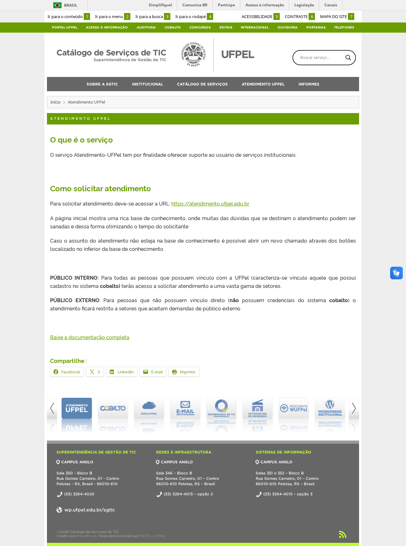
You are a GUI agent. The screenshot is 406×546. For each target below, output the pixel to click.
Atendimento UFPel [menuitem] (263, 84)
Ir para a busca (151, 16)
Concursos (200, 27)
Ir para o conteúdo (68, 16)
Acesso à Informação (107, 27)
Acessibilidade (260, 16)
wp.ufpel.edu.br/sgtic (89, 509)
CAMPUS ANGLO (77, 462)
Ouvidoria (288, 27)
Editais (225, 27)
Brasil (70, 5)
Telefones (344, 27)
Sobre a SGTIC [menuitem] (102, 84)
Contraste (299, 16)
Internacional (255, 27)
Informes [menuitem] (308, 84)
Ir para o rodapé (193, 16)
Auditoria (146, 27)
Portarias (315, 27)
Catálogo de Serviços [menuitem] (202, 84)
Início (55, 102)
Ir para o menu (111, 16)
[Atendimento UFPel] (77, 415)
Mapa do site (336, 16)
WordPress (86, 536)
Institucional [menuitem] (147, 84)
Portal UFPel (64, 27)
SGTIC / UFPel (152, 536)
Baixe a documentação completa (89, 336)
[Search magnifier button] (348, 57)
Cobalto (173, 27)
